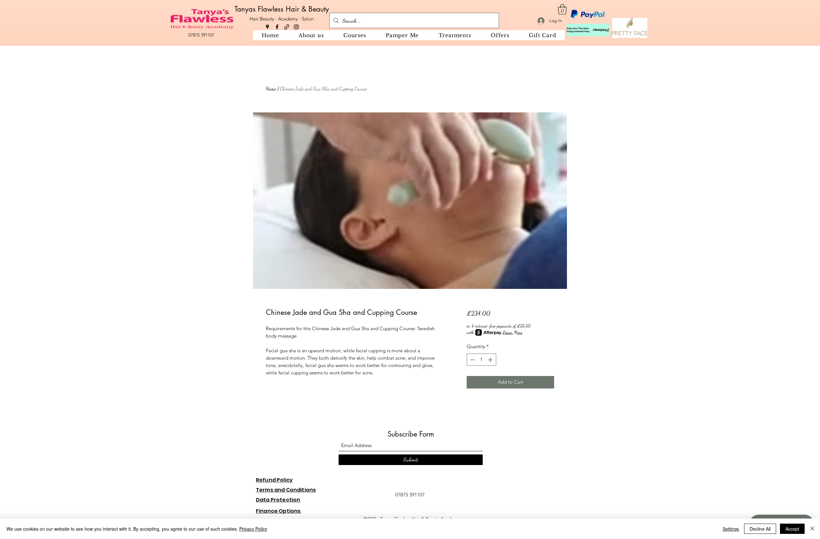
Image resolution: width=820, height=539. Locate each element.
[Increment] (491, 360)
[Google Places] (267, 27)
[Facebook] (277, 27)
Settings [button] (731, 529)
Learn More (512, 332)
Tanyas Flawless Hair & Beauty (281, 8)
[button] (562, 9)
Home (271, 89)
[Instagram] (296, 27)
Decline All (760, 529)
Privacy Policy (253, 529)
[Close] (812, 529)
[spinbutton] (481, 360)
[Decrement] (472, 360)
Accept (792, 529)
